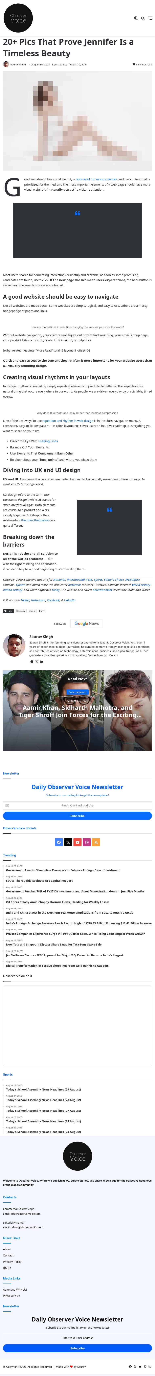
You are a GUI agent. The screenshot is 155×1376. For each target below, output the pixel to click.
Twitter (25, 600)
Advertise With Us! (15, 1289)
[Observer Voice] (18, 18)
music (32, 611)
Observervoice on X (17, 976)
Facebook (53, 600)
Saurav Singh (18, 64)
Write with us (11, 1295)
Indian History (12, 590)
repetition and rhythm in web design (67, 421)
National (59, 579)
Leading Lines (48, 441)
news (89, 579)
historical (74, 585)
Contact (8, 1255)
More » (113, 655)
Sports (98, 579)
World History (141, 585)
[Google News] (86, 623)
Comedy (20, 611)
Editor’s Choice (114, 579)
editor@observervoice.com (27, 1227)
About (7, 1249)
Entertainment (102, 590)
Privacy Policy (12, 1261)
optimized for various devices (96, 179)
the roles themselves (35, 520)
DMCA (7, 1268)
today (56, 590)
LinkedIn (69, 600)
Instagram (38, 600)
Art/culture (132, 579)
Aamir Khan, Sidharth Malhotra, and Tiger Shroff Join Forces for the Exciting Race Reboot (78, 714)
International (76, 579)
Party (42, 611)
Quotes (20, 585)
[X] (36, 661)
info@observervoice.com (26, 1213)
